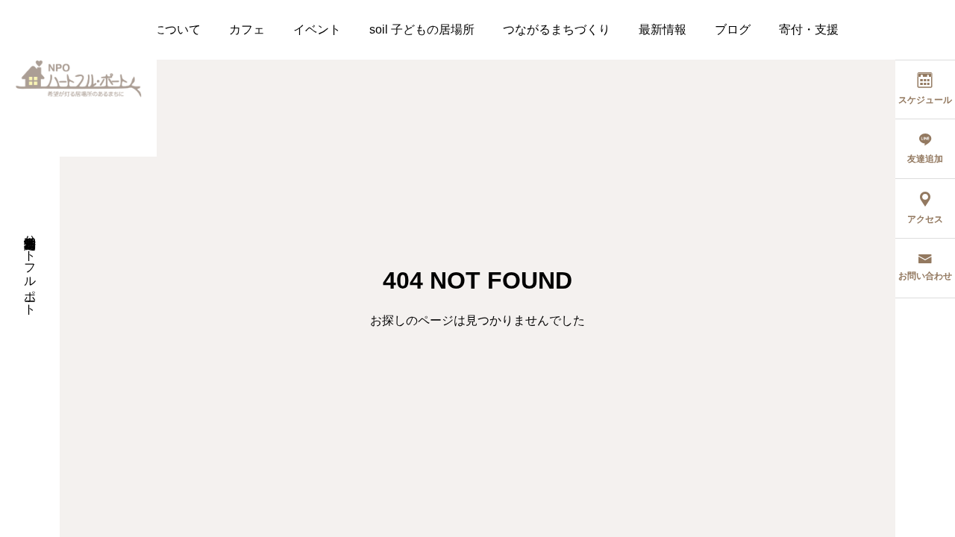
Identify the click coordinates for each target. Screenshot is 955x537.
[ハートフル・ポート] (78, 78)
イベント (317, 29)
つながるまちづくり (556, 29)
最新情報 (662, 29)
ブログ (733, 29)
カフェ (247, 29)
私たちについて (159, 29)
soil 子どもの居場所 (422, 29)
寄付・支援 (809, 29)
